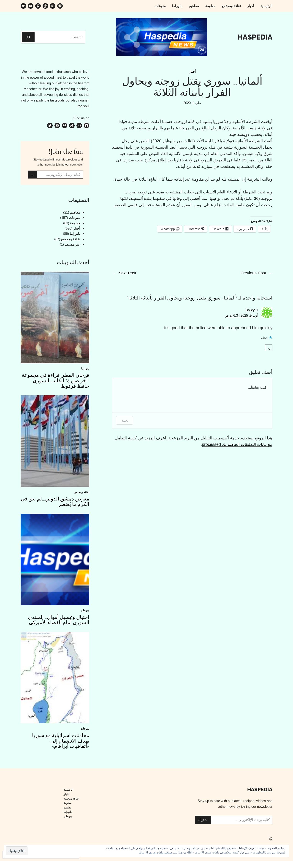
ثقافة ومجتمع (70, 239)
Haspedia (254, 37)
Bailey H (252, 310)
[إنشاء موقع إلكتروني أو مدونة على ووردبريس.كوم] (270, 839)
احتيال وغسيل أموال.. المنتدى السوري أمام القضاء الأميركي (58, 620)
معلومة (75, 223)
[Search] (28, 37)
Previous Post (253, 273)
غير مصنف (72, 244)
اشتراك (203, 820)
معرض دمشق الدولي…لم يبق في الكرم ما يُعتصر (55, 501)
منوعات (74, 217)
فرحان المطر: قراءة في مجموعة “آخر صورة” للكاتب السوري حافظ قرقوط (55, 381)
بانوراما (75, 233)
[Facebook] (60, 6)
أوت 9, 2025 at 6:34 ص (241, 315)
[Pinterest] (38, 6)
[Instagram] (52, 6)
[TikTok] (45, 6)
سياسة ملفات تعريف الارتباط (155, 852)
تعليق (124, 420)
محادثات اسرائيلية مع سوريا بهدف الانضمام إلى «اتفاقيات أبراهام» (60, 741)
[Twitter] (23, 6)
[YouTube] (30, 6)
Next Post (127, 273)
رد (268, 348)
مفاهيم (75, 212)
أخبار (192, 71)
